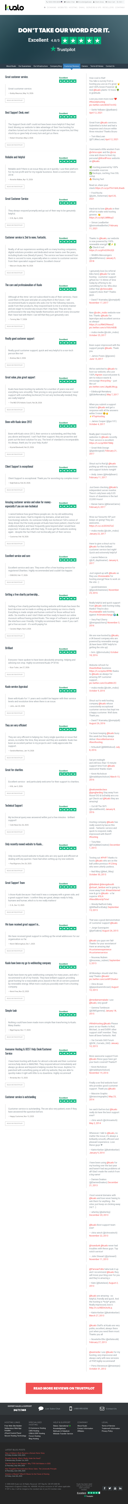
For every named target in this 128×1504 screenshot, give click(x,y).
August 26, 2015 (110, 930)
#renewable (104, 576)
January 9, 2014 (96, 1153)
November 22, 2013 (98, 1235)
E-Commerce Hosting (37, 1428)
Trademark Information (111, 1428)
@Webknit (94, 884)
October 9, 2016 (97, 691)
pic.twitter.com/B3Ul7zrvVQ (102, 105)
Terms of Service (108, 1426)
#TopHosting (98, 416)
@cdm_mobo (100, 312)
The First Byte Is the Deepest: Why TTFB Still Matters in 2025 (27, 1464)
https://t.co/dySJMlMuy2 (101, 217)
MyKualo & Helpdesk (61, 1431)
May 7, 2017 (112, 394)
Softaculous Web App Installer (12, 1429)
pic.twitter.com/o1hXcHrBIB (103, 327)
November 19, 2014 (98, 1073)
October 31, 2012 (97, 1369)
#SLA (100, 896)
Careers (85, 66)
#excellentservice (105, 739)
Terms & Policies (96, 66)
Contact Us (110, 66)
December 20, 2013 (98, 1215)
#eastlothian (95, 668)
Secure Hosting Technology (15, 1436)
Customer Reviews (71, 66)
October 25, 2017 (97, 335)
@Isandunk (94, 1245)
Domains (51, 7)
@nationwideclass (98, 789)
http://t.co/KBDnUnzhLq (100, 1308)
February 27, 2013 (98, 1342)
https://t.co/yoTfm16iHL (107, 188)
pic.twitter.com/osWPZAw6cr (103, 979)
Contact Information (85, 1428)
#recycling (105, 381)
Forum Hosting (34, 1436)
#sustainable (95, 612)
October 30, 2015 (97, 874)
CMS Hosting (34, 1431)
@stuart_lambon (97, 887)
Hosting (73, 7)
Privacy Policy (107, 1431)
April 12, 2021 (95, 113)
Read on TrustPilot (15, 100)
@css (113, 152)
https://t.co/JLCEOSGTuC (101, 526)
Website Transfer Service (63, 1434)
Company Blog (56, 66)
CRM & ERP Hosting (37, 1433)
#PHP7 (104, 857)
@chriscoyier (95, 152)
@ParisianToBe (96, 1269)
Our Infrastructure (41, 66)
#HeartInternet (113, 890)
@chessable (106, 289)
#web (121, 188)
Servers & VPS (93, 7)
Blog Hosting (34, 1439)
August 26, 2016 (97, 723)
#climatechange (105, 615)
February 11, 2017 (98, 477)
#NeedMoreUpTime (99, 899)
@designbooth (107, 884)
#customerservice (98, 952)
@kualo (97, 90)
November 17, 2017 (98, 303)
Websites (63, 7)
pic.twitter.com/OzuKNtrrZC (102, 683)
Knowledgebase (85, 2)
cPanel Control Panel (12, 1433)
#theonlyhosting (97, 102)
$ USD (119, 2)
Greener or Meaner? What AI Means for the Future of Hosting (27, 1474)
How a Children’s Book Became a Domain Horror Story (25, 1453)
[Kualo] (18, 7)
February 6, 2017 (97, 507)
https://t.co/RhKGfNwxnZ (101, 324)
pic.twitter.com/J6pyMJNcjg (103, 387)
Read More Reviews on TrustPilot (64, 1388)
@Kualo (112, 487)
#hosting (93, 837)
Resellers (108, 7)
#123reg (112, 863)
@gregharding (96, 792)
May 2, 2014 (95, 1123)
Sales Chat (70, 2)
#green (98, 375)
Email (82, 7)
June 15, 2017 (96, 359)
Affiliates (80, 1431)
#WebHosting (96, 1023)
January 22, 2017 (97, 534)
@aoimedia (94, 1352)
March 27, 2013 (96, 1315)
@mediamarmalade (98, 1000)
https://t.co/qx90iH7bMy (101, 443)
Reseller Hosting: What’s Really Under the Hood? (23, 1458)
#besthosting (95, 742)
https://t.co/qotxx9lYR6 (100, 671)
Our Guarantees (24, 66)
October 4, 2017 (97, 424)
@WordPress (104, 158)
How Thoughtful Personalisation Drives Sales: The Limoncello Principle (30, 1469)
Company (120, 7)
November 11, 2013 (98, 1259)
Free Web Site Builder (13, 1426)
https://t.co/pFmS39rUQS (101, 250)
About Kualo (11, 66)
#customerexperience (100, 949)
